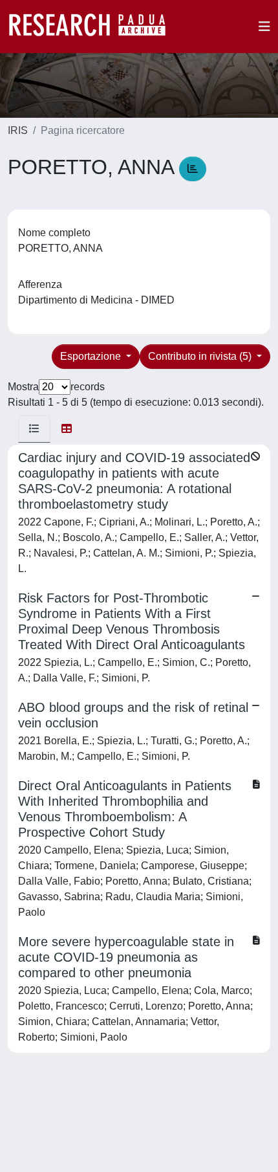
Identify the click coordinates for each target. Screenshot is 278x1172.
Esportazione (91, 356)
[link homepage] (94, 26)
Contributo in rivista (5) (201, 356)
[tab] (34, 429)
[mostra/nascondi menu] (264, 26)
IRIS (18, 130)
